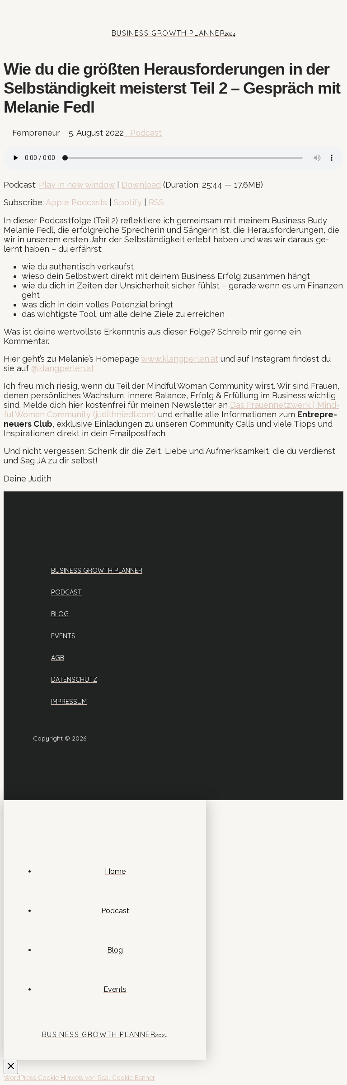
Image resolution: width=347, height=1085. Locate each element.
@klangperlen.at (62, 368)
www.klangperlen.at (179, 358)
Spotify (128, 202)
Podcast (146, 132)
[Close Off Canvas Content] (11, 1067)
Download (141, 184)
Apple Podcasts (76, 202)
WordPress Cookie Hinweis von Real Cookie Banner (79, 1077)
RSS (156, 202)
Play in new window (77, 184)
